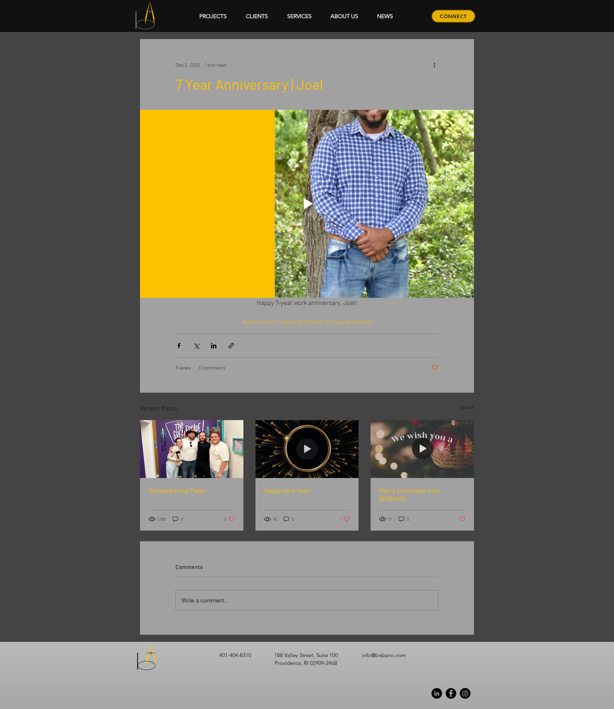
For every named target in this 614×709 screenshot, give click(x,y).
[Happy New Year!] (307, 449)
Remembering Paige (177, 490)
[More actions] (434, 64)
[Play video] (307, 204)
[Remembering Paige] (191, 449)
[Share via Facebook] (179, 345)
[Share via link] (231, 345)
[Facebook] (451, 693)
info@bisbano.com (384, 655)
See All (467, 407)
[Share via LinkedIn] (213, 345)
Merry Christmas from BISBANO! (410, 494)
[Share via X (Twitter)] (196, 345)
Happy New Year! (287, 490)
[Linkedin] (436, 693)
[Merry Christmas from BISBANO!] (422, 449)
